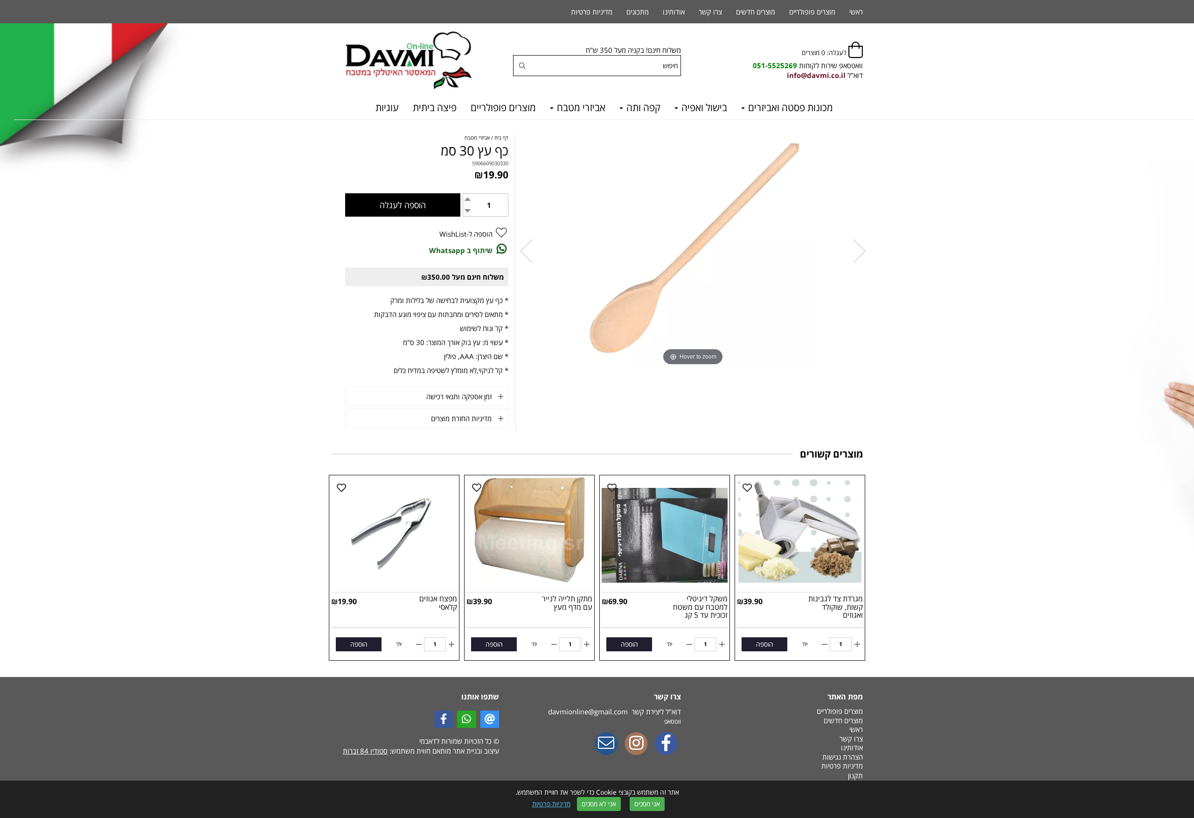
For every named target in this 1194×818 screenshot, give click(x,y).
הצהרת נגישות (842, 757)
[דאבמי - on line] (415, 61)
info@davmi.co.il (816, 75)
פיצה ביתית (435, 107)
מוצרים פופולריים (503, 107)
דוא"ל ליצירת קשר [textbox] (614, 711)
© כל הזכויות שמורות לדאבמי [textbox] (458, 741)
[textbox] (808, 66)
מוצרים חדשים (755, 11)
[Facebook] (666, 744)
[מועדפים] (747, 487)
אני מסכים (647, 803)
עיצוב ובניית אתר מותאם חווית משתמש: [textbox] (421, 750)
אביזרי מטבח (580, 107)
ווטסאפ (672, 721)
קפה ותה (642, 107)
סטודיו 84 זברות (365, 750)
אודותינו (674, 11)
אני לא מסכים (599, 803)
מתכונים (637, 11)
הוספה (764, 644)
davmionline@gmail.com (588, 711)
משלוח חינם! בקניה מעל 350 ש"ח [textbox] (633, 50)
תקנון (855, 775)
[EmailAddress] (606, 744)
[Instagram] (636, 744)
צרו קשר (710, 11)
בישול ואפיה (703, 107)
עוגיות (387, 107)
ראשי (856, 11)
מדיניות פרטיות (551, 803)
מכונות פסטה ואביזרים (789, 107)
